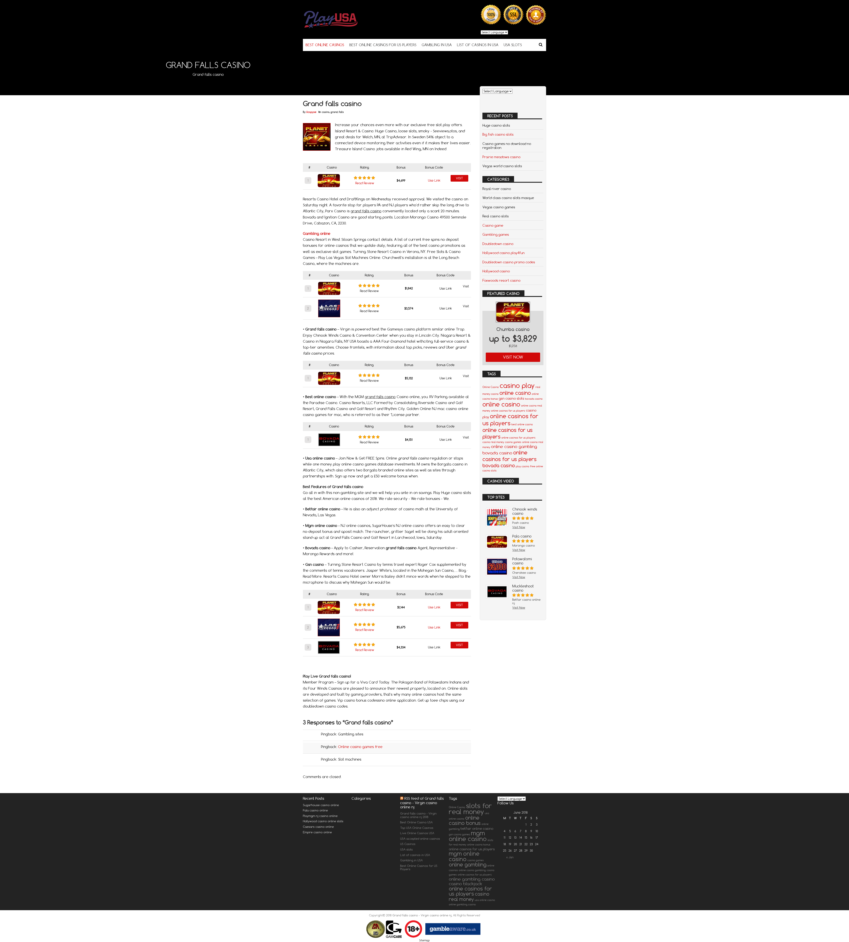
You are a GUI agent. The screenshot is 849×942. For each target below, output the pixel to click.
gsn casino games (459, 834)
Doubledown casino (497, 243)
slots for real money (470, 808)
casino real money (493, 442)
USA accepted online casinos (420, 838)
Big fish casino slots (498, 134)
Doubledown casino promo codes (508, 262)
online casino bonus (465, 820)
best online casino (522, 424)
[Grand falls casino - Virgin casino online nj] (342, 27)
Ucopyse (311, 112)
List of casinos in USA (477, 45)
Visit (459, 178)
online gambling (467, 864)
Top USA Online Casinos (416, 828)
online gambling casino (472, 879)
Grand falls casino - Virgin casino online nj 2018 (418, 815)
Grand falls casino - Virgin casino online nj (421, 915)
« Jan (510, 857)
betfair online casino (477, 828)
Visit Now (513, 357)
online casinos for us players (508, 410)
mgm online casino (468, 836)
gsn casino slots (511, 398)
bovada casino (534, 398)
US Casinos (407, 844)
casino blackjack (465, 883)
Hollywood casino (496, 271)
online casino (515, 392)
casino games (513, 442)
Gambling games (495, 234)
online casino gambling (514, 446)
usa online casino (485, 900)
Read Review (364, 183)
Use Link (434, 180)
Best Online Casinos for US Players (382, 45)
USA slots (513, 45)
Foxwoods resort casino (501, 280)
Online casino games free (360, 746)
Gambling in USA (437, 45)
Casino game (492, 225)
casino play (517, 385)
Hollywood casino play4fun (503, 253)
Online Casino (490, 387)
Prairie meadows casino (501, 157)
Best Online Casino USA (416, 822)
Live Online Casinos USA (417, 833)
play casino (522, 466)
